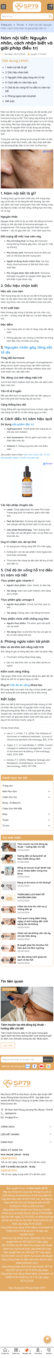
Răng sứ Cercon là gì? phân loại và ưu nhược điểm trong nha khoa (34, 870)
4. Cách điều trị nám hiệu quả (21, 82)
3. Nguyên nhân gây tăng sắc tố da (24, 77)
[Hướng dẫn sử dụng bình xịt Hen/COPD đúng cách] (9, 859)
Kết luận (10, 101)
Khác (5, 814)
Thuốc (5, 820)
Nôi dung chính (15, 60)
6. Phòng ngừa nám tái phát (20, 96)
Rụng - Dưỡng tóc (11, 802)
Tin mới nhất (11, 837)
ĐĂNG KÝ (48, 1059)
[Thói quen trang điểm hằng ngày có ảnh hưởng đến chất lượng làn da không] (9, 921)
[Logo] (27, 6)
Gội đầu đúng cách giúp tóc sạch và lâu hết (32, 958)
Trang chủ (7, 785)
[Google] (48, 1066)
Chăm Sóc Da (9, 797)
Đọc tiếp (7, 1045)
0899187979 (10, 1113)
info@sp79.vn (11, 1117)
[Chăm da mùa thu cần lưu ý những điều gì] (9, 909)
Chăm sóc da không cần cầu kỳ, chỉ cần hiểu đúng (34, 934)
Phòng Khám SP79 (35, 1287)
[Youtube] (41, 1066)
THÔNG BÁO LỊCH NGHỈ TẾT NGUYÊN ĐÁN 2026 (31, 896)
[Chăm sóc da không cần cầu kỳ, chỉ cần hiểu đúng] (9, 936)
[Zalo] (27, 1066)
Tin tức (5, 825)
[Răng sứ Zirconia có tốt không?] (9, 885)
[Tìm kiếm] (50, 16)
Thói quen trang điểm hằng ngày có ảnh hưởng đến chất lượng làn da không (32, 921)
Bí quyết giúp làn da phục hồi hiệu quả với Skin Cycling (32, 946)
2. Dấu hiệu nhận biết (16, 72)
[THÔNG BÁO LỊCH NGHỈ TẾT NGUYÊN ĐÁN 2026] (9, 897)
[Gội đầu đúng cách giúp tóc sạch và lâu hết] (9, 960)
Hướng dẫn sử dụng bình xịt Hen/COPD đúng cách (31, 857)
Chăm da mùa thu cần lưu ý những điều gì (32, 908)
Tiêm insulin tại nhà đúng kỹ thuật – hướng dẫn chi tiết (32, 845)
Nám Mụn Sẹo (9, 791)
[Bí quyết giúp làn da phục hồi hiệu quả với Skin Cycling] (9, 948)
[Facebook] (34, 1066)
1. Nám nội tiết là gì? (16, 67)
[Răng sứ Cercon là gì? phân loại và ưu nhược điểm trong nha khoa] (9, 870)
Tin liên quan (12, 981)
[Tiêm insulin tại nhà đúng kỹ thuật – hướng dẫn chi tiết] (9, 847)
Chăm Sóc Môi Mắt (12, 808)
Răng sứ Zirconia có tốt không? (34, 882)
